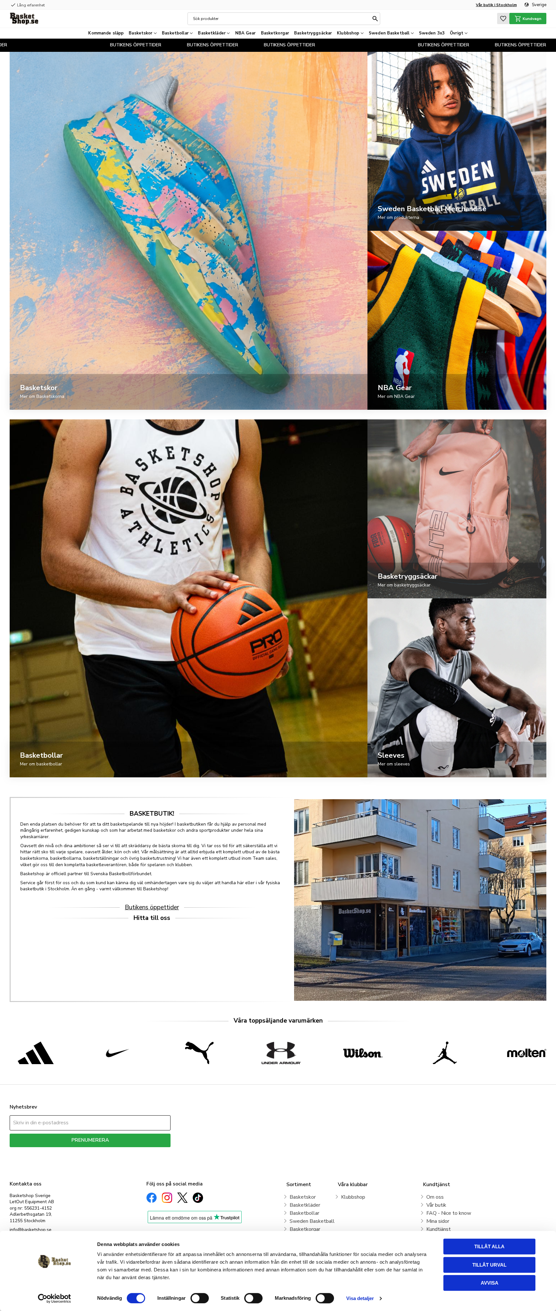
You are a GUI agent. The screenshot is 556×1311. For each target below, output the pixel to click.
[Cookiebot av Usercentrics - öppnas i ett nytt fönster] (54, 1298)
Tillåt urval (489, 1265)
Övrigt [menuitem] (456, 33)
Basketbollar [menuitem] (175, 33)
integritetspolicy (112, 1151)
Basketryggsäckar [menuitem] (313, 33)
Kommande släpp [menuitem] (106, 33)
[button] (503, 18)
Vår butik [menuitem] (436, 1205)
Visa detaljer (360, 1298)
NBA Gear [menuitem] (245, 33)
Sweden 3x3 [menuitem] (432, 33)
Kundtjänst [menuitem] (438, 1229)
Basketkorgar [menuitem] (275, 33)
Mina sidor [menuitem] (437, 1221)
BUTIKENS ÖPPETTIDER (162, 45)
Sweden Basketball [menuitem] (389, 33)
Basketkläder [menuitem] (212, 33)
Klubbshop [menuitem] (348, 33)
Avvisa (489, 1283)
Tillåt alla (489, 1246)
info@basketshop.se (30, 1230)
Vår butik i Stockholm (496, 4)
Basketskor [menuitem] (140, 33)
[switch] (199, 1298)
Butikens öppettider (152, 907)
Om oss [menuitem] (435, 1197)
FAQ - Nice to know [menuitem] (448, 1213)
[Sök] (375, 18)
